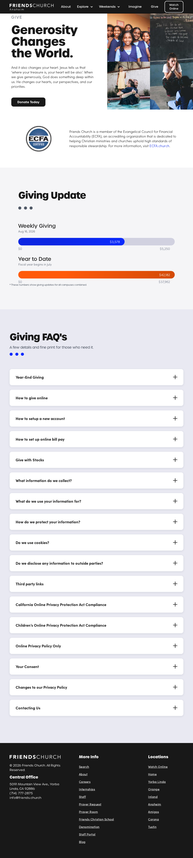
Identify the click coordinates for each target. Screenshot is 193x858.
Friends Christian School (96, 819)
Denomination (89, 827)
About (66, 7)
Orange (153, 789)
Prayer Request (90, 804)
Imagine (135, 7)
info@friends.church (25, 798)
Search (84, 767)
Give (155, 7)
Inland (153, 797)
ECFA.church (159, 145)
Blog (82, 842)
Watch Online (174, 6)
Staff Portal (87, 834)
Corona (153, 819)
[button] (85, 6)
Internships (87, 789)
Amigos (153, 812)
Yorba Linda (157, 782)
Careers (85, 782)
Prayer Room (88, 812)
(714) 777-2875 (21, 793)
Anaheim (154, 804)
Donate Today (28, 102)
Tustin (152, 827)
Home (152, 774)
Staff (82, 797)
